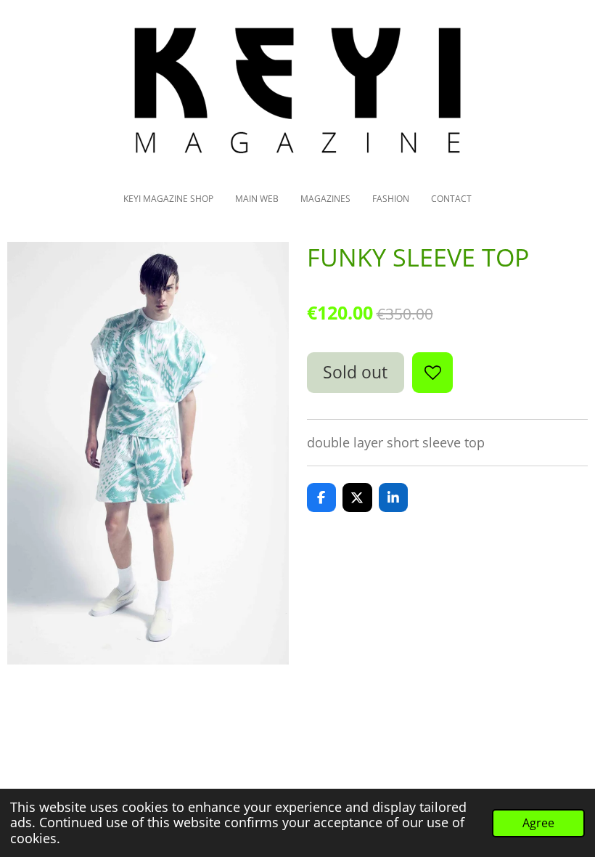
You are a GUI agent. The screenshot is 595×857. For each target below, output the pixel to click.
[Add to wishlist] (432, 372)
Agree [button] (538, 823)
